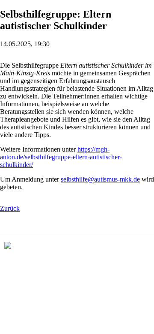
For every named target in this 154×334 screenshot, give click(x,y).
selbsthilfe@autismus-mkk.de (100, 179)
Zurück (10, 208)
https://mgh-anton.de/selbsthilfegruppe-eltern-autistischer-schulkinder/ (61, 157)
